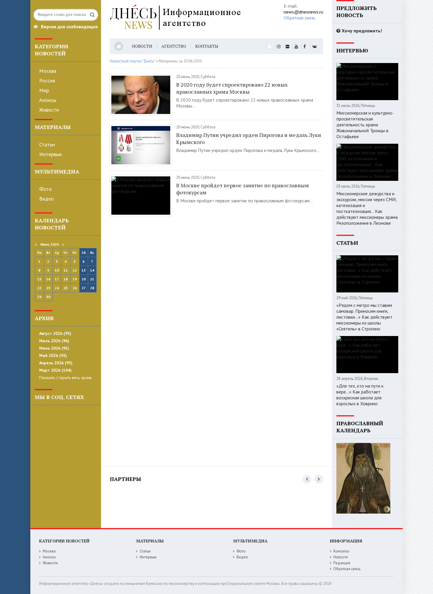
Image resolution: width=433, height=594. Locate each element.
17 (57, 279)
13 (84, 270)
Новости (142, 46)
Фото (45, 189)
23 (48, 288)
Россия (47, 80)
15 (39, 279)
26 (75, 288)
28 (92, 288)
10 (57, 270)
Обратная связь (299, 18)
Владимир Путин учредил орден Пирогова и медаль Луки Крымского (248, 138)
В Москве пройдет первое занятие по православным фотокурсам (242, 189)
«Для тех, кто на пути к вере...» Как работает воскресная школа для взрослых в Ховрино (360, 394)
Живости (49, 109)
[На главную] (188, 19)
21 (92, 279)
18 (66, 279)
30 (48, 296)
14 (92, 270)
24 (57, 288)
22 (39, 288)
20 (84, 279)
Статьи (47, 144)
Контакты (206, 46)
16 (48, 279)
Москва (47, 70)
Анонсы (47, 100)
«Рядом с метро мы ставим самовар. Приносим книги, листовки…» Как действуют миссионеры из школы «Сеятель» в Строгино (364, 317)
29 (39, 296)
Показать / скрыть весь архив (65, 377)
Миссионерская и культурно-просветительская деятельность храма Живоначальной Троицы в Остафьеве (365, 124)
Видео (46, 198)
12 (75, 270)
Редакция (341, 562)
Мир (44, 90)
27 (84, 288)
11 (66, 270)
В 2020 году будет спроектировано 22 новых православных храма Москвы (231, 88)
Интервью (50, 154)
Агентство (173, 46)
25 (66, 288)
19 (75, 279)
